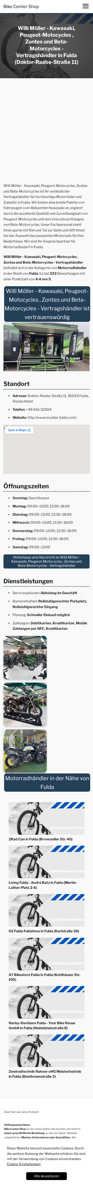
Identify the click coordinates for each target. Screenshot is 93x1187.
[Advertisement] (46, 132)
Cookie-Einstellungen (24, 1164)
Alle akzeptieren (46, 1176)
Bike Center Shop (21, 6)
